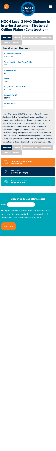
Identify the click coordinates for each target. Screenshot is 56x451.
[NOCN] (28, 9)
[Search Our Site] (6, 6)
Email (3, 204)
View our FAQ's (19, 171)
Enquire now (20, 181)
